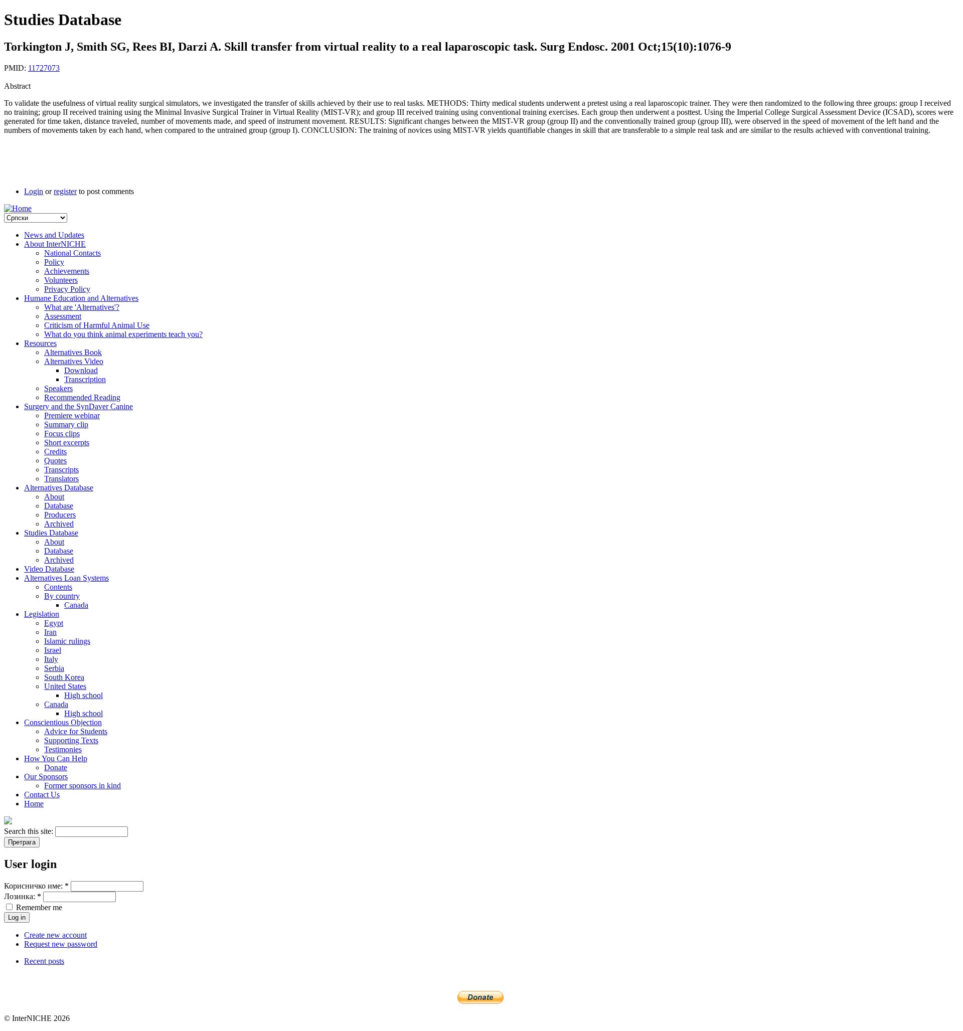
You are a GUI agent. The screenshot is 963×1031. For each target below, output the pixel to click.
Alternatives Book (73, 352)
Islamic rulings (67, 641)
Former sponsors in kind (82, 785)
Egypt (53, 623)
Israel (52, 650)
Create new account (55, 935)
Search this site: (29, 831)
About (54, 496)
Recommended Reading (82, 397)
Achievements (66, 271)
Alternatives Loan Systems (66, 578)
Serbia (54, 668)
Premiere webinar (72, 415)
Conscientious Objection (63, 722)
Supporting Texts (71, 740)
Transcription (85, 379)
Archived (59, 524)
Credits (55, 451)
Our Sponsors (46, 776)
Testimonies (63, 749)
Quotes (55, 460)
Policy (54, 262)
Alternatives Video (73, 361)
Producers (60, 514)
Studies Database (51, 533)
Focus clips (62, 433)
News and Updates (54, 235)
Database (58, 505)
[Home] (18, 208)
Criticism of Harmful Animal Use (96, 325)
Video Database (49, 569)
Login (33, 191)
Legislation (41, 614)
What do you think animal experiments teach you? (123, 334)
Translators (61, 478)
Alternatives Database (58, 487)
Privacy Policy (67, 289)
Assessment (62, 316)
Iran (50, 632)
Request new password (60, 944)
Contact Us (42, 794)
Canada (76, 605)
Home (34, 803)
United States (65, 686)
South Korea (64, 677)
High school (83, 695)
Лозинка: (22, 896)
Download (81, 370)
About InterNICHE (55, 244)
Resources (40, 343)
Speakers (58, 388)
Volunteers (61, 280)
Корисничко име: (36, 886)
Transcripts (61, 469)
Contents (58, 587)
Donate (55, 767)
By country (62, 596)
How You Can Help (55, 758)
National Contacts (72, 253)
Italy (51, 659)
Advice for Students (75, 731)
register (65, 191)
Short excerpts (66, 442)
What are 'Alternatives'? (81, 307)
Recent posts (44, 961)
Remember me (38, 907)
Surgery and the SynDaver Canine (78, 406)
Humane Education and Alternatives (81, 298)
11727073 (44, 68)
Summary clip (66, 424)
